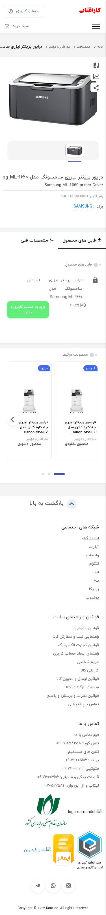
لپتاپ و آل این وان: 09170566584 (70, 785)
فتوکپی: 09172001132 (80, 768)
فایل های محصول (79, 240)
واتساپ (92, 555)
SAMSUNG (82, 206)
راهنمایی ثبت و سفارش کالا (76, 636)
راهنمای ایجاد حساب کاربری (76, 653)
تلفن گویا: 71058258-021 (77, 743)
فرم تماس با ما (86, 734)
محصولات (83, 46)
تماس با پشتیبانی (83, 704)
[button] (59, 474)
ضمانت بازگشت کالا (82, 687)
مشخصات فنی (34, 240)
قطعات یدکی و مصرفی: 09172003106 (68, 776)
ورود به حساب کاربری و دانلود (28, 309)
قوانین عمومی (87, 627)
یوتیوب (92, 597)
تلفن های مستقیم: (83, 751)
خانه (100, 46)
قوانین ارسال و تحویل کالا (77, 678)
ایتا (96, 571)
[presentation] (93, 419)
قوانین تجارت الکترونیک (78, 644)
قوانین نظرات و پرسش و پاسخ (73, 695)
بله (96, 580)
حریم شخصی (88, 661)
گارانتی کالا (90, 670)
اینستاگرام (90, 538)
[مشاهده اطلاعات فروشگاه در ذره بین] (37, 849)
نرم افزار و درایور (59, 46)
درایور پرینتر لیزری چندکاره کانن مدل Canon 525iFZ (33, 427)
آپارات (94, 546)
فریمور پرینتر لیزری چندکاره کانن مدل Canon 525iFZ (80, 427)
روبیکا (94, 588)
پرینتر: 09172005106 (82, 760)
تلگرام (94, 563)
